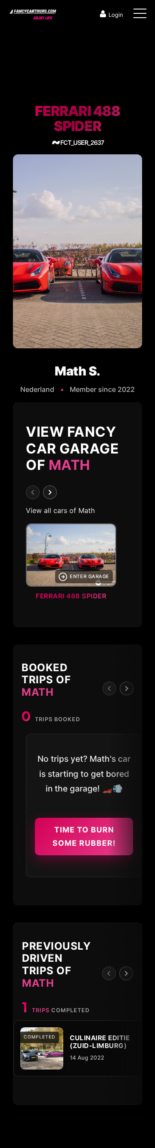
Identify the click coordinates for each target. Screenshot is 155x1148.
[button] (77, 564)
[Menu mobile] (139, 15)
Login (115, 14)
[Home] (32, 12)
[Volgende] (50, 492)
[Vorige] (33, 492)
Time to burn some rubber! (84, 836)
